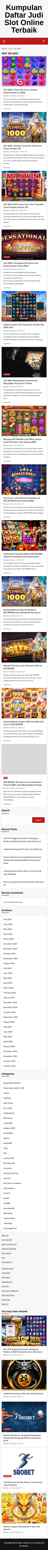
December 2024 (10, 1002)
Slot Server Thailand (12, 1183)
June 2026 (7, 924)
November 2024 (10, 1007)
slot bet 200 (8, 1158)
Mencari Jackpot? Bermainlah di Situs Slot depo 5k (23, 883)
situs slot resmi (8, 1295)
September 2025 (10, 958)
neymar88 (7, 1123)
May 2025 (7, 978)
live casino (7, 1108)
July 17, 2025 (16, 386)
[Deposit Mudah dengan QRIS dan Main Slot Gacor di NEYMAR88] (24, 703)
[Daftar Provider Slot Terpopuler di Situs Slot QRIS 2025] (24, 306)
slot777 (6, 1193)
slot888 (6, 1203)
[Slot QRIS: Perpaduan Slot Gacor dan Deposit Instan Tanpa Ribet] (24, 245)
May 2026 (7, 929)
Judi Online (8, 1103)
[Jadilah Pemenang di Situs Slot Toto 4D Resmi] (24, 1375)
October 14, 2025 (17, 96)
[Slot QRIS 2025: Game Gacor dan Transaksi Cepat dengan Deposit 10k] (24, 186)
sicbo (5, 1148)
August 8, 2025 (16, 269)
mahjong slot (9, 1113)
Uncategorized (9, 1228)
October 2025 (9, 953)
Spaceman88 (8, 1208)
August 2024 (9, 1022)
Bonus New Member (12, 1083)
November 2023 (10, 1056)
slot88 (6, 1198)
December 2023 (10, 1051)
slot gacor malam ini (10, 1290)
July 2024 (7, 1027)
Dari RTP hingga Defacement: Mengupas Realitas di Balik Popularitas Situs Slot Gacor (22, 839)
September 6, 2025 (17, 210)
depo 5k (5, 1235)
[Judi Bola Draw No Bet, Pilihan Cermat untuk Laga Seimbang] (24, 1464)
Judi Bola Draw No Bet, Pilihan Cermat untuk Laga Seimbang (22, 872)
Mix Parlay (7, 1118)
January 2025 (9, 997)
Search (6, 810)
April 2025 (7, 983)
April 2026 (7, 934)
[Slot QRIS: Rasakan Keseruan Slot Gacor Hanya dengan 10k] (24, 127)
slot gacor (7, 1168)
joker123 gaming (9, 1248)
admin (7, 96)
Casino (6, 1093)
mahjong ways (8, 1268)
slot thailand (8, 1188)
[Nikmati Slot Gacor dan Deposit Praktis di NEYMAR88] (24, 647)
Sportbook (8, 1213)
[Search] (43, 41)
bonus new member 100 (13, 1088)
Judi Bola (7, 1098)
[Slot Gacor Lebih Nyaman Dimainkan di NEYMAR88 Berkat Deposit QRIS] (24, 479)
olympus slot (7, 1282)
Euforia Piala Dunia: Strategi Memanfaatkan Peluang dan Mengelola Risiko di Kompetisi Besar (22, 860)
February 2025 (9, 992)
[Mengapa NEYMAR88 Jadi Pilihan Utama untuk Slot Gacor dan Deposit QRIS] (24, 421)
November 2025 (10, 949)
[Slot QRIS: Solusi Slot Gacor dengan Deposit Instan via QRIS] (24, 71)
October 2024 (9, 1012)
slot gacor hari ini (10, 1173)
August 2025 (9, 963)
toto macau (6, 1253)
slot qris (6, 83)
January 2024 (9, 1046)
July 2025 (7, 968)
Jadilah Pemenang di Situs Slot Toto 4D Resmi (22, 849)
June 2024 (7, 1032)
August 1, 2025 (16, 330)
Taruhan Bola (9, 1218)
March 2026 (8, 939)
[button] (4, 41)
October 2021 (9, 1066)
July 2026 (7, 919)
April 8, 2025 (15, 616)
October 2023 (9, 1061)
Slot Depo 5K (9, 1163)
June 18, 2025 (16, 504)
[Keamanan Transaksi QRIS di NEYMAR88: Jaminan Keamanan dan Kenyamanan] (24, 535)
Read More (7, 109)
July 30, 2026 (16, 1355)
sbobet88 (7, 1143)
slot (3, 1257)
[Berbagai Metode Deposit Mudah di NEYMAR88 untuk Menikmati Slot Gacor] (24, 591)
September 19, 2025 (18, 151)
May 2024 (7, 1036)
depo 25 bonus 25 (9, 1244)
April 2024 (7, 1041)
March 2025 (8, 988)
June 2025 (7, 973)
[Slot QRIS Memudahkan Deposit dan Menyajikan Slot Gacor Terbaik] (24, 362)
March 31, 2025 (16, 672)
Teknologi (7, 1223)
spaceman (6, 1272)
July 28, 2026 (16, 1396)
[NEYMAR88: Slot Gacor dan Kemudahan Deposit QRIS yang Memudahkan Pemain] (24, 759)
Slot (5, 492)
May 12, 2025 (16, 560)
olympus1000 (9, 1128)
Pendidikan (8, 1133)
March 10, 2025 (16, 788)
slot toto (5, 1286)
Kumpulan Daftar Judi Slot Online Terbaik (24, 18)
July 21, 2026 (16, 1443)
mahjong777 (7, 1262)
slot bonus (6, 1277)
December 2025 (10, 944)
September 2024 (10, 1017)
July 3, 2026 (15, 1532)
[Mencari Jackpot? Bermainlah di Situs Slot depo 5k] (24, 1508)
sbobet (6, 1138)
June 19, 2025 (16, 445)
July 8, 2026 (15, 1488)
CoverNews (37, 1542)
